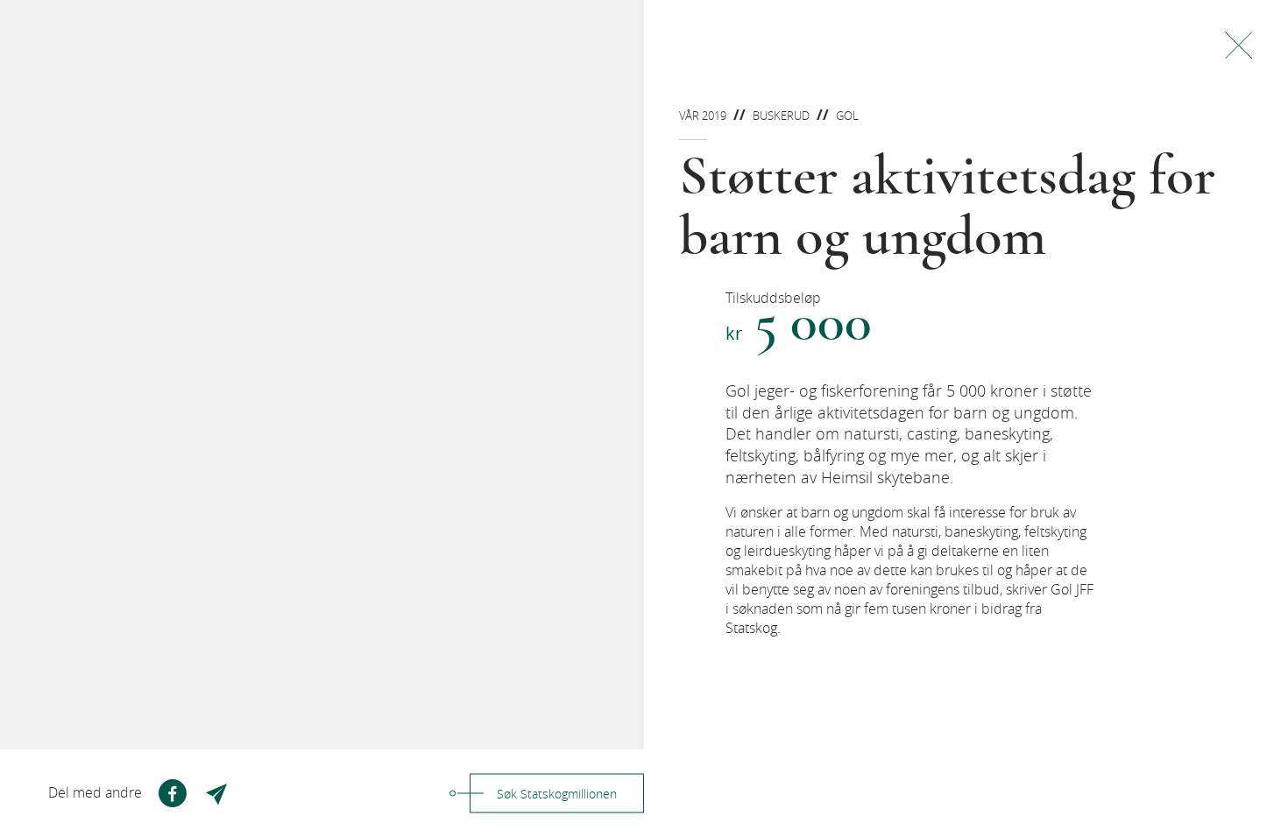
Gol (847, 115)
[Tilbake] (1238, 45)
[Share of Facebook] (173, 793)
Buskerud (781, 115)
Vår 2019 (702, 115)
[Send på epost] (218, 793)
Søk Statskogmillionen (557, 793)
